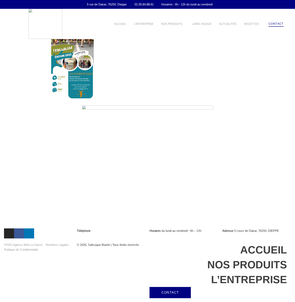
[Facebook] (19, 233)
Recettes (251, 23)
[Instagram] (9, 233)
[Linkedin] (29, 233)
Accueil (120, 23)
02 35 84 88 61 (101, 230)
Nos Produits (171, 23)
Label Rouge (202, 23)
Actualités (227, 23)
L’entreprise (144, 23)
